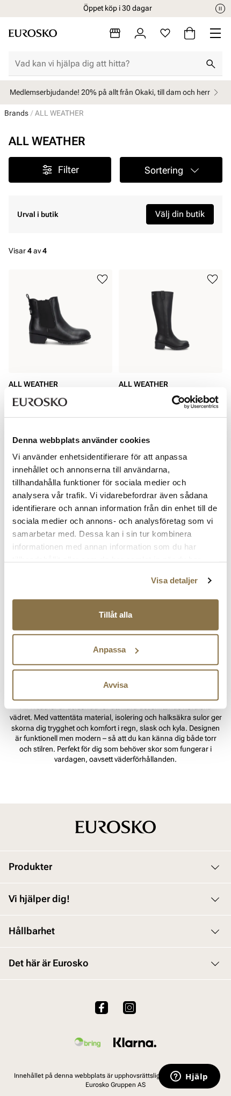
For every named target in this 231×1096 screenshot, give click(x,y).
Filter (68, 169)
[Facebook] (101, 1007)
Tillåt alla (115, 614)
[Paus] (220, 8)
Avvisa (115, 684)
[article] (60, 343)
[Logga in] (140, 33)
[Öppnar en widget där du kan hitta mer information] (189, 1077)
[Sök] (210, 64)
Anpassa (109, 649)
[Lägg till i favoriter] (102, 279)
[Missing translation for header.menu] (215, 33)
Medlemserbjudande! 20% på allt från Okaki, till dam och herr (110, 92)
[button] (171, 170)
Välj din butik (180, 214)
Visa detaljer (174, 580)
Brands (16, 113)
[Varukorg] (189, 33)
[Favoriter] (165, 33)
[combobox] (107, 64)
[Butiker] (115, 33)
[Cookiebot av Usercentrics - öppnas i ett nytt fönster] (172, 402)
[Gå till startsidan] (33, 33)
